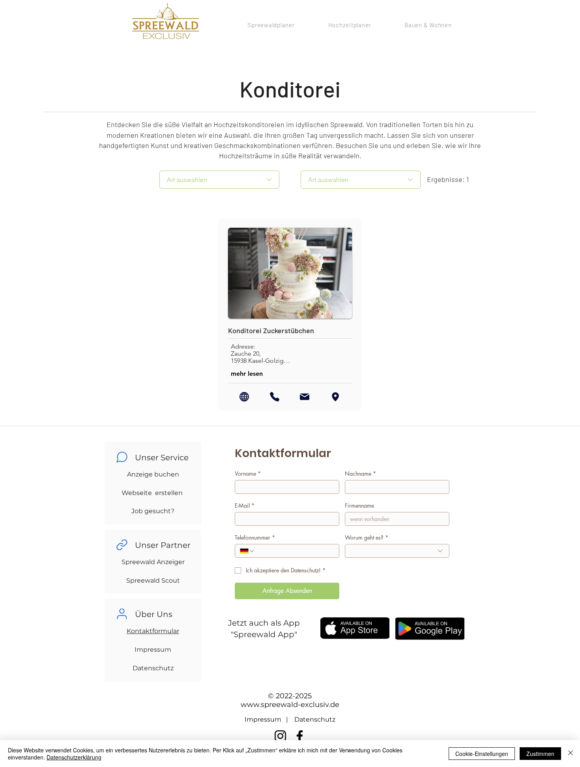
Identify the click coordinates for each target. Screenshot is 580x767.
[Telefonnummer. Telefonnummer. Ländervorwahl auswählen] (247, 551)
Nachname (360, 473)
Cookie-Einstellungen (481, 754)
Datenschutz (153, 668)
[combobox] (397, 551)
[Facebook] (299, 736)
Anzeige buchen (153, 474)
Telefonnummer (255, 537)
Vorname (248, 473)
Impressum (153, 649)
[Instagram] (280, 736)
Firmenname (359, 505)
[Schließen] (570, 753)
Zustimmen (540, 754)
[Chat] (122, 457)
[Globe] (244, 396)
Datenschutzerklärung (74, 757)
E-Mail (244, 505)
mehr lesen (247, 373)
